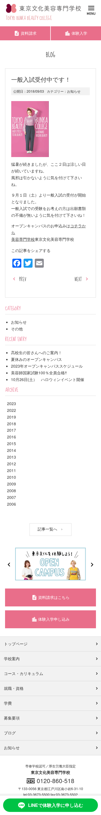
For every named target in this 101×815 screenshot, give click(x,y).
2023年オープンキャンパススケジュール (47, 366)
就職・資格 (14, 688)
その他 (17, 328)
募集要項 (12, 718)
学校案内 (12, 658)
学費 (8, 703)
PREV (22, 279)
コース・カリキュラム (23, 673)
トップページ (15, 643)
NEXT (78, 279)
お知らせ (74, 91)
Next (92, 565)
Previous (9, 565)
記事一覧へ (48, 529)
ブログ (10, 732)
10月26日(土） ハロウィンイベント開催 (47, 379)
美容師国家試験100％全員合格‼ (39, 372)
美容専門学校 (23, 239)
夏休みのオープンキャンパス (36, 359)
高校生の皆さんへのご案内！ (36, 352)
